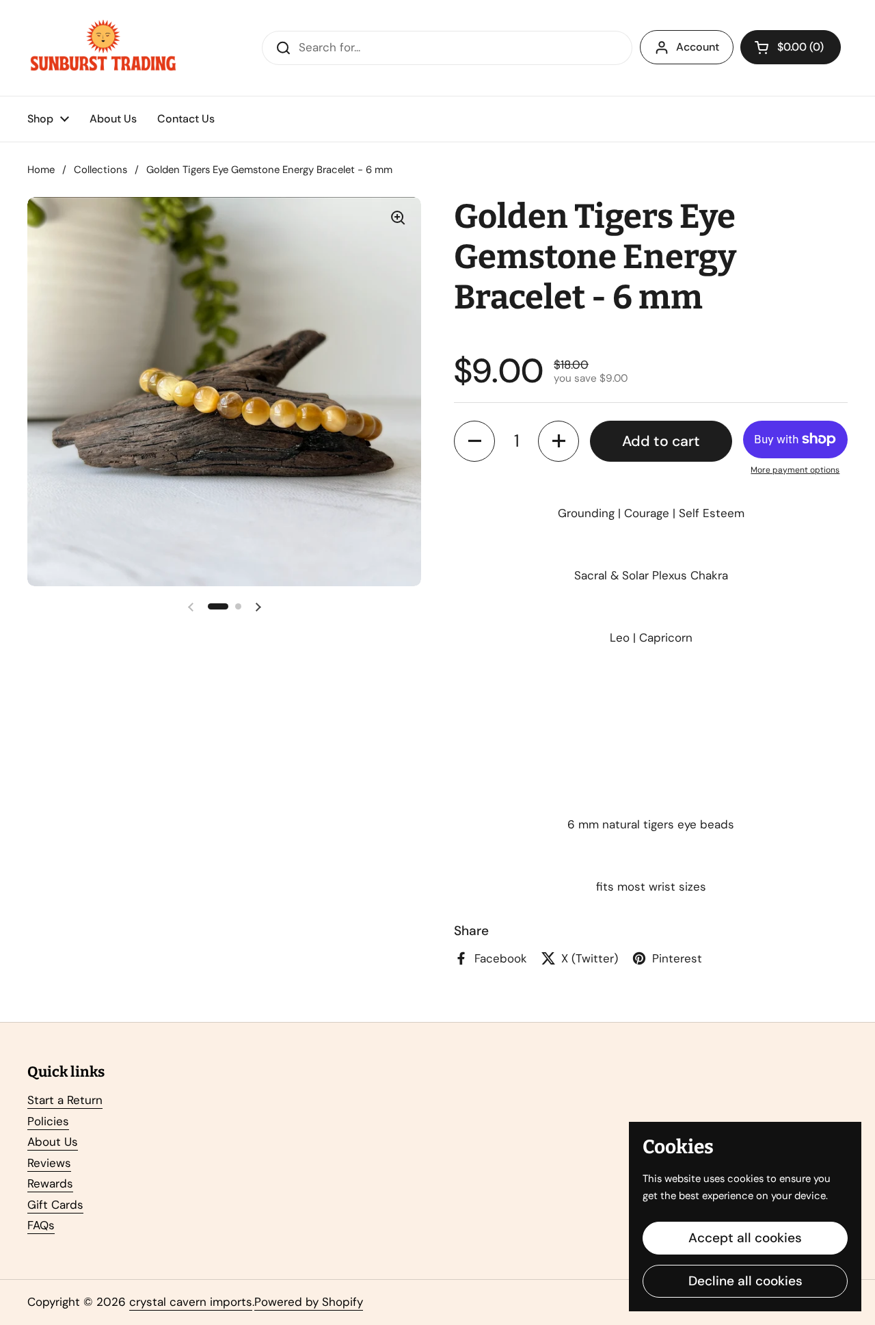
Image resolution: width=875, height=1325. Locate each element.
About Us (52, 1141)
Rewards (50, 1183)
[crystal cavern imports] (103, 48)
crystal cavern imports (190, 1301)
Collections (100, 169)
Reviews (49, 1162)
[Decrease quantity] (474, 441)
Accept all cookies (745, 1237)
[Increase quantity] (558, 441)
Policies (48, 1121)
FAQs (41, 1225)
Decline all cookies (745, 1280)
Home (41, 169)
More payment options (795, 469)
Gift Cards (55, 1204)
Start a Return (65, 1099)
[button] (790, 47)
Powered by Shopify (308, 1301)
